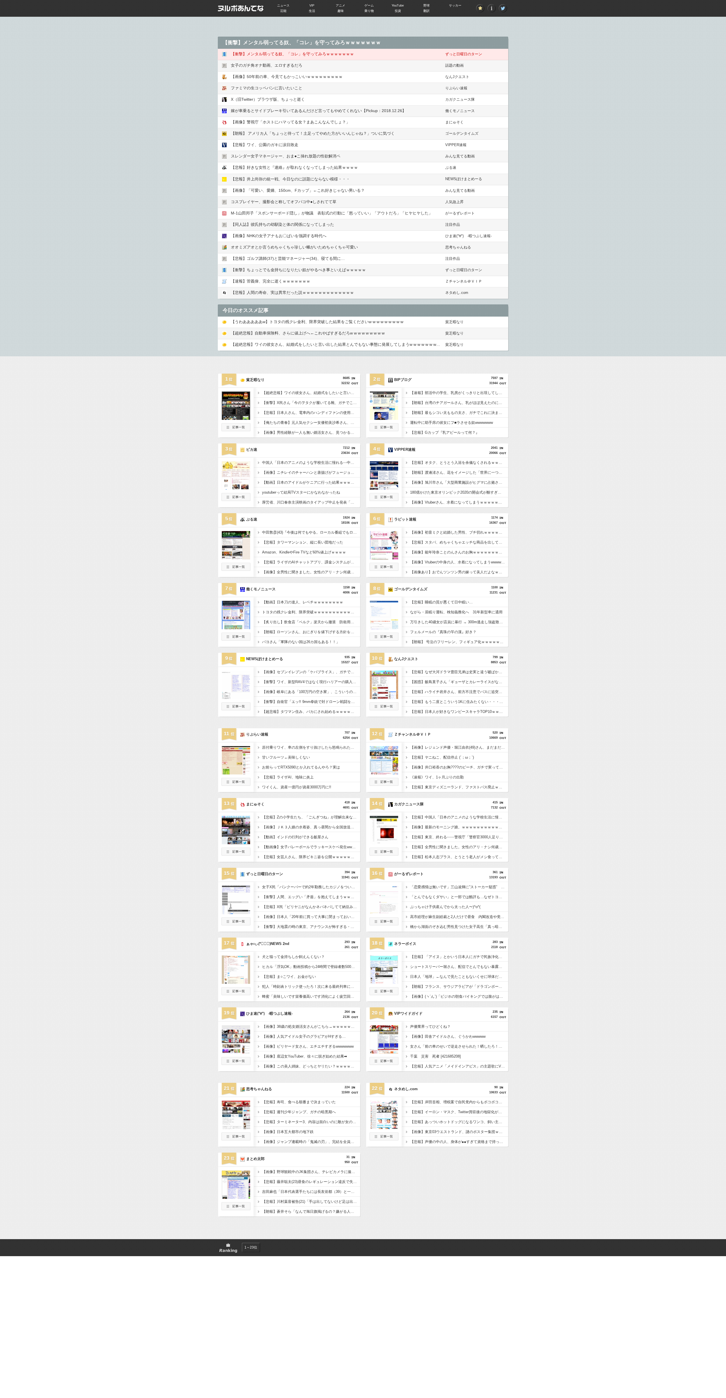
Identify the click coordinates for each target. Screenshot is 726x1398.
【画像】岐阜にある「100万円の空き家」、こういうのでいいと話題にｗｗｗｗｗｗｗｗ (311, 692)
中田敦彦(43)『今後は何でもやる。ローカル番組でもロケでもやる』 (311, 532)
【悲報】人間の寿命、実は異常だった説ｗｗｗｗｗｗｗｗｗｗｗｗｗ (292, 292)
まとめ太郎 (255, 1159)
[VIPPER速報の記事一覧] (384, 499)
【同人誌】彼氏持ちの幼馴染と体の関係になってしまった (282, 224)
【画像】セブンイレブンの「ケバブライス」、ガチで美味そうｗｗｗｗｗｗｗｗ (311, 672)
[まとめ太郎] (236, 1197)
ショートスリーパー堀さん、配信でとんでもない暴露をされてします (459, 967)
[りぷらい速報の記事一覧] (235, 784)
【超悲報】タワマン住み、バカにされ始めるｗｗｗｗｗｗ (310, 711)
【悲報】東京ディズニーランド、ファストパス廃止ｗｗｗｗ (459, 787)
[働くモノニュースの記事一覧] (235, 639)
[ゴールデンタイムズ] (384, 627)
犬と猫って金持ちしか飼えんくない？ (293, 957)
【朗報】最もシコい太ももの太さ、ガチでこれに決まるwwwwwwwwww (459, 412)
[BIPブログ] (384, 418)
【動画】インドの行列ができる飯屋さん (295, 837)
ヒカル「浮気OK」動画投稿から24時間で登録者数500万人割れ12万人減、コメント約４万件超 (311, 967)
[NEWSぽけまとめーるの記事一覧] (235, 709)
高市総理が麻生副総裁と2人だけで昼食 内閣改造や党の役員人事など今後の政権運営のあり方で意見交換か (459, 917)
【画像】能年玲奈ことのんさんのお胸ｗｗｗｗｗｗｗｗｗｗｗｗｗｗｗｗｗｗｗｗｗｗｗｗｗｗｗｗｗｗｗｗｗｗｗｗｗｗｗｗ (459, 552)
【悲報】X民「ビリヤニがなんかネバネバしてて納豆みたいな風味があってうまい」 (311, 907)
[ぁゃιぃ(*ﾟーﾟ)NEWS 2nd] (236, 982)
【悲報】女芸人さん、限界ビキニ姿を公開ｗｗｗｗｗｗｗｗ (311, 857)
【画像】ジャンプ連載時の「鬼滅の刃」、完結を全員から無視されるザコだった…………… (311, 1142)
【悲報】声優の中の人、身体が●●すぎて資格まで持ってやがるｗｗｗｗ (459, 1142)
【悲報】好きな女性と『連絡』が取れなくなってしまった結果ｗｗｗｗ (294, 167)
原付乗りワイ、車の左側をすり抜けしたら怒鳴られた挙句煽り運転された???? (311, 747)
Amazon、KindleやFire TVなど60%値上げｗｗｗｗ (304, 552)
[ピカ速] (236, 488)
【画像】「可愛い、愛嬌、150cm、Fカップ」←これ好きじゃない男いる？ (298, 190)
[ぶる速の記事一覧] (235, 569)
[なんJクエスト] (384, 697)
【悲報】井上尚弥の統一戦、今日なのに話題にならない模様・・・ (290, 179)
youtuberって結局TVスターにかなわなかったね (301, 492)
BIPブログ (402, 380)
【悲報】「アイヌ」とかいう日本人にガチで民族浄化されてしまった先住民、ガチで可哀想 (459, 957)
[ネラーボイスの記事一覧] (384, 993)
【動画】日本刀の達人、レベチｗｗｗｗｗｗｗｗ (302, 602)
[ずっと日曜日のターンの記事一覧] (235, 924)
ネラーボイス (405, 944)
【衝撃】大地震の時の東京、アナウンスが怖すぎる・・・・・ (311, 927)
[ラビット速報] (384, 558)
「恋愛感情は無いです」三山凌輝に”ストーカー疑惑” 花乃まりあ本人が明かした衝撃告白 (459, 887)
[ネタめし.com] (384, 1127)
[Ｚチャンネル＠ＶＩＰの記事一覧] (384, 784)
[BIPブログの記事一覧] (384, 429)
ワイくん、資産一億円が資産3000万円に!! (296, 787)
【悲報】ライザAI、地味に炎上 (288, 777)
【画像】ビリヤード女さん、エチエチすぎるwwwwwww (308, 1046)
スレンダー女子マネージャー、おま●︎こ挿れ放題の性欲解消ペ (285, 156)
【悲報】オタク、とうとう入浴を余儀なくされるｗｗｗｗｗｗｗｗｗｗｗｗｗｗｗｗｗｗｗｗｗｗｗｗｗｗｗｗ (459, 462)
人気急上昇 (454, 202)
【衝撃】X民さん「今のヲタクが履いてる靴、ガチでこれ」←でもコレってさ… (311, 403)
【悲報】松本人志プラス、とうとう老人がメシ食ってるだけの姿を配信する (459, 857)
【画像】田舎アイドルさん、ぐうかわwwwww (448, 1036)
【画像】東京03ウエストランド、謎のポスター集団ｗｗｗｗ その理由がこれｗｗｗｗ (459, 1132)
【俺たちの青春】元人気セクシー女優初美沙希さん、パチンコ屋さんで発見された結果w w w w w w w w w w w (311, 422)
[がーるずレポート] (384, 912)
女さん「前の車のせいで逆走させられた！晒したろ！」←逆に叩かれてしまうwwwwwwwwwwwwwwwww (459, 1046)
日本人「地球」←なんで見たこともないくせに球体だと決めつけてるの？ (459, 976)
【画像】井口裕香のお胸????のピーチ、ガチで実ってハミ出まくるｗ (459, 767)
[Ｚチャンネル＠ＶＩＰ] (384, 773)
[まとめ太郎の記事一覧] (235, 1208)
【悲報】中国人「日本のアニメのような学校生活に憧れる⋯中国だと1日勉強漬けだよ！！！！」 (459, 817)
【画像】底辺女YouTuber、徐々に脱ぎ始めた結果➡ (304, 1056)
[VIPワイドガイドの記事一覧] (384, 1063)
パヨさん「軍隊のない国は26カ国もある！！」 (301, 642)
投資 (398, 10)
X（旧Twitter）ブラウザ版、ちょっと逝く (268, 99)
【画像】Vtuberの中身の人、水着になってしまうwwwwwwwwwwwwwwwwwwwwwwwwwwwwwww (459, 562)
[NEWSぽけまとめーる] (236, 697)
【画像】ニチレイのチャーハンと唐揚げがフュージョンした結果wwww (311, 472)
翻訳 (426, 10)
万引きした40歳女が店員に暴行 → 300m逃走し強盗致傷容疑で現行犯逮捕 (459, 622)
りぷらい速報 (456, 88)
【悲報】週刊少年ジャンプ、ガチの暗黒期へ (299, 1112)
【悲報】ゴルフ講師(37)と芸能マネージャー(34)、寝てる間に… (288, 258)
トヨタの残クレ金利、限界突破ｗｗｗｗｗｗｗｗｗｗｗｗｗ (311, 612)
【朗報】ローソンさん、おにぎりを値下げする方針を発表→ (311, 632)
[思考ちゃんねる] (236, 1127)
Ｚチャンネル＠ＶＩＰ (463, 281)
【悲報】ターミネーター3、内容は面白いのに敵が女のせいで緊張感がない (311, 1122)
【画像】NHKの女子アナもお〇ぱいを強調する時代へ (278, 235)
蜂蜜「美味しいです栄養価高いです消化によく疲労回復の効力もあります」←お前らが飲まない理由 (311, 996)
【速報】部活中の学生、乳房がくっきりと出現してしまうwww (459, 393)
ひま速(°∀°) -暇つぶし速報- (468, 236)
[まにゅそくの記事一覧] (235, 854)
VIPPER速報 (456, 145)
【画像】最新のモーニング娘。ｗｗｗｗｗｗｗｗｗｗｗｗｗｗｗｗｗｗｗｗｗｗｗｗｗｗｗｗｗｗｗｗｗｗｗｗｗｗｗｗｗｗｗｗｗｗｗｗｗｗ (459, 827)
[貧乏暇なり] (236, 418)
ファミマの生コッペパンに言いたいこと (266, 88)
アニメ (340, 5)
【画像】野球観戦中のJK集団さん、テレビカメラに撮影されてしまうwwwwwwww (311, 1172)
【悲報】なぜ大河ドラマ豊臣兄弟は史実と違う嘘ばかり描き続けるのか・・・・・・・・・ (459, 672)
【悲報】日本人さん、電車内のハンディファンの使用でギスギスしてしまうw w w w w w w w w (311, 412)
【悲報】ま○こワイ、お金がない (289, 976)
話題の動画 (454, 65)
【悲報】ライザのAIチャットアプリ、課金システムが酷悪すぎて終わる (311, 562)
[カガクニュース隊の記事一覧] (384, 854)
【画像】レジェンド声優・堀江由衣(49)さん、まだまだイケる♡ (459, 747)
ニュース (283, 5)
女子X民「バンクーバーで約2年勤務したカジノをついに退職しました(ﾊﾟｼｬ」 (311, 887)
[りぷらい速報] (236, 773)
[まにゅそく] (236, 843)
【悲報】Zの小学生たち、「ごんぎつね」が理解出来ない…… (311, 817)
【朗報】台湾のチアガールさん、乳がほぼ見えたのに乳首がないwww (459, 403)
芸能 (283, 10)
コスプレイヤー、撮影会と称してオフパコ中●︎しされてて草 (283, 201)
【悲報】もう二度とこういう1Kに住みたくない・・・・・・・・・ (459, 702)
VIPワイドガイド (408, 1013)
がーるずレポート (460, 213)
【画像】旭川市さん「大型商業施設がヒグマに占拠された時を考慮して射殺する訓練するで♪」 (459, 482)
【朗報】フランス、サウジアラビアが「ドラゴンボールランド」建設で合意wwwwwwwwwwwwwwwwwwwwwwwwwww (459, 986)
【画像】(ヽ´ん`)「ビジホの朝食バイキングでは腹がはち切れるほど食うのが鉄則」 (459, 996)
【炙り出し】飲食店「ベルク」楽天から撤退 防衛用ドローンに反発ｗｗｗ (311, 622)
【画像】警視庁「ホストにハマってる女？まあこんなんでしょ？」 (290, 122)
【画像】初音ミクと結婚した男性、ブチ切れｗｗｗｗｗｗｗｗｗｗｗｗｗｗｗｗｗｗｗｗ (459, 532)
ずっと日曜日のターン (463, 54)
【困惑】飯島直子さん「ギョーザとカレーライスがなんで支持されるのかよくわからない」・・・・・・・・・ (459, 682)
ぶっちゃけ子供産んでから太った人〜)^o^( (445, 907)
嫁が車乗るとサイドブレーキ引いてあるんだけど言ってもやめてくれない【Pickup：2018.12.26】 (318, 110)
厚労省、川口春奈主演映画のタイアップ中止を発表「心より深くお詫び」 (311, 502)
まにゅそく (454, 122)
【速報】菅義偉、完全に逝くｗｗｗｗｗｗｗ (270, 281)
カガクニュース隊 (460, 99)
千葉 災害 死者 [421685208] (435, 1056)
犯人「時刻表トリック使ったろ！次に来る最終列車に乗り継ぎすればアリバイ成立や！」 (311, 986)
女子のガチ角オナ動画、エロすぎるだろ (266, 65)
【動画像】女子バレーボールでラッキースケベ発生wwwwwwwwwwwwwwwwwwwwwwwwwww (311, 847)
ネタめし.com (456, 292)
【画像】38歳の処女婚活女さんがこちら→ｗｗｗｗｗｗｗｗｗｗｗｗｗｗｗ (311, 1026)
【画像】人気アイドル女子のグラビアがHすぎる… (304, 1036)
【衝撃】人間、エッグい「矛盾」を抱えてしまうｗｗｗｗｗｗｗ (311, 897)
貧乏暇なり (454, 322)
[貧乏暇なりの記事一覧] (235, 429)
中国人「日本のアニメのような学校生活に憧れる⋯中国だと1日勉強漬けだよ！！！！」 (311, 462)
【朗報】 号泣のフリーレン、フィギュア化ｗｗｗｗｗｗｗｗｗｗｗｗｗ (459, 642)
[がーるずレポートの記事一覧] (384, 924)
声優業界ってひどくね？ (430, 1026)
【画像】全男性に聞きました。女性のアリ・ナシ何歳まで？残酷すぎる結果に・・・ (311, 572)
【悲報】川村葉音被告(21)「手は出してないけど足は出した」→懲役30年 (311, 1201)
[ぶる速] (236, 558)
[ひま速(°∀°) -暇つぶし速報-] (236, 1052)
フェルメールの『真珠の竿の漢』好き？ (443, 632)
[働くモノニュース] (236, 627)
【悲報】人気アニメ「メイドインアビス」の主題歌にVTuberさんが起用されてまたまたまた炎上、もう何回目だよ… (459, 1066)
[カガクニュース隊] (384, 843)
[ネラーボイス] (384, 982)
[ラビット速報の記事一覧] (384, 569)
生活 (312, 10)
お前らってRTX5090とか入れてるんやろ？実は (301, 767)
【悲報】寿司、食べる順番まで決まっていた (299, 1102)
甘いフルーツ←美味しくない (286, 757)
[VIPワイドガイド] (384, 1052)
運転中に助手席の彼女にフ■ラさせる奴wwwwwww (451, 422)
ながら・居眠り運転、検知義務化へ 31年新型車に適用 (456, 612)
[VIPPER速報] (384, 488)
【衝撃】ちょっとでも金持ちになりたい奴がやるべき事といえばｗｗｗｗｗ (298, 270)
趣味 (340, 10)
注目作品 (452, 224)
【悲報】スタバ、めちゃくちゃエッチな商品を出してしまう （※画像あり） (459, 542)
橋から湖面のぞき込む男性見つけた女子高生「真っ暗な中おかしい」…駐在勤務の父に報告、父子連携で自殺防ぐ (459, 927)
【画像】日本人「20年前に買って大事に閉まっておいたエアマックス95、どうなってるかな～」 (311, 917)
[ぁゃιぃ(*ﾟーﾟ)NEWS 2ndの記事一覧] (235, 993)
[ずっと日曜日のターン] (236, 912)
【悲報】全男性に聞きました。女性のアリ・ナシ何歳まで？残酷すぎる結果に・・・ (459, 847)
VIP (311, 5)
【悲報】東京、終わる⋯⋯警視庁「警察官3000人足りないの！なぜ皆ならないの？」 (459, 837)
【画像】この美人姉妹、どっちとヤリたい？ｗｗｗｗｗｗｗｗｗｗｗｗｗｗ (311, 1066)
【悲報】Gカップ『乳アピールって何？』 (444, 432)
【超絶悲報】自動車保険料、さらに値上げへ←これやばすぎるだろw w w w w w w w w (308, 333)
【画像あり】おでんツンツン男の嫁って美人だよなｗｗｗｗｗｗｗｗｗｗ (459, 572)
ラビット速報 (405, 519)
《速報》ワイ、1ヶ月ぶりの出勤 (437, 777)
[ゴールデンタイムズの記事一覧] (384, 639)
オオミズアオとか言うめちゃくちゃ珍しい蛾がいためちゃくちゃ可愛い (294, 247)
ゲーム (369, 5)
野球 (426, 5)
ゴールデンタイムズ (461, 133)
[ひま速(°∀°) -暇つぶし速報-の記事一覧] (235, 1063)
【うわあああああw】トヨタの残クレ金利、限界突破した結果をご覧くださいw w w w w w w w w (317, 321)
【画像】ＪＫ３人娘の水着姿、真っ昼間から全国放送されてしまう (311, 827)
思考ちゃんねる (458, 247)
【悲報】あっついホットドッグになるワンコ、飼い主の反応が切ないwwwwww (459, 1122)
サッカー (455, 5)
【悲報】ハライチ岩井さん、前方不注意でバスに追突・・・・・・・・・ (459, 692)
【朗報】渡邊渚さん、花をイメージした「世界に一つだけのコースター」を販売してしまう (459, 472)
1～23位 (250, 1247)
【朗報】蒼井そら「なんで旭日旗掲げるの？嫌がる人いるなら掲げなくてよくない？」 (311, 1211)
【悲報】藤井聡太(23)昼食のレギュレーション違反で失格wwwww (311, 1182)
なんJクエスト (457, 77)
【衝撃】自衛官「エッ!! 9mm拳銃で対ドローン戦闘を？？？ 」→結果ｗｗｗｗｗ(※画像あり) (311, 702)
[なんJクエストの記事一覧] (384, 709)
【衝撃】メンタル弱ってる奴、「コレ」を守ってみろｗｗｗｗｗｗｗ (292, 54)
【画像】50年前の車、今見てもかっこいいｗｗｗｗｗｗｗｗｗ (287, 76)
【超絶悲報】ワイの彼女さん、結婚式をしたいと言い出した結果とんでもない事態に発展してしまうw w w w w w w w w (337, 344)
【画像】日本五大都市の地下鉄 (288, 1132)
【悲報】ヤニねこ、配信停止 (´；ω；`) (442, 757)
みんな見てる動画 (460, 156)
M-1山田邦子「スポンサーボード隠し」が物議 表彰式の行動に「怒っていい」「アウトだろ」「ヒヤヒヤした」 (331, 213)
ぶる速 (450, 167)
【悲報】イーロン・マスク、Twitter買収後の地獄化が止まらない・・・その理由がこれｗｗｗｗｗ (459, 1112)
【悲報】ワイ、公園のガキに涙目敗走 (264, 144)
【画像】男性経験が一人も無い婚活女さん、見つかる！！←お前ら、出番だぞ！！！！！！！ (311, 432)
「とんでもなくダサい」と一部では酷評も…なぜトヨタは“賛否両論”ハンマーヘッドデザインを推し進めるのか (459, 897)
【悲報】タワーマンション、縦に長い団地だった (302, 542)
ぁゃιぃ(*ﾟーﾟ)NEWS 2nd (267, 944)
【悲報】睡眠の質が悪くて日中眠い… (441, 602)
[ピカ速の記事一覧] (235, 499)
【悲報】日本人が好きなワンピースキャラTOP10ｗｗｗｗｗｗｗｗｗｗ (459, 711)
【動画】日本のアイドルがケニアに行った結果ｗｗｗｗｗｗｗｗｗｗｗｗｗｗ (311, 482)
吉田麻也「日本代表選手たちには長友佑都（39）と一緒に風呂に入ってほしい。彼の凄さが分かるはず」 (311, 1191)
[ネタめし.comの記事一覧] (384, 1139)
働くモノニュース (460, 111)
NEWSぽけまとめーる (463, 179)
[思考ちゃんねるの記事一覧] (235, 1139)
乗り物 (369, 10)
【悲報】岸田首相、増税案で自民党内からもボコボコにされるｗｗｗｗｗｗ (459, 1102)
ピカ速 (251, 449)
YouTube (398, 5)
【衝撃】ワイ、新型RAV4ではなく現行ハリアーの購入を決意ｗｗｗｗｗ (311, 682)
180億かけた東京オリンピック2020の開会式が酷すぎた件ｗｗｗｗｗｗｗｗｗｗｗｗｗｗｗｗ (459, 492)
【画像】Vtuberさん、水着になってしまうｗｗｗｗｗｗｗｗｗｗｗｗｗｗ (459, 502)
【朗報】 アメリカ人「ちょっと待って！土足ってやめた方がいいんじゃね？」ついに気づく (313, 133)
